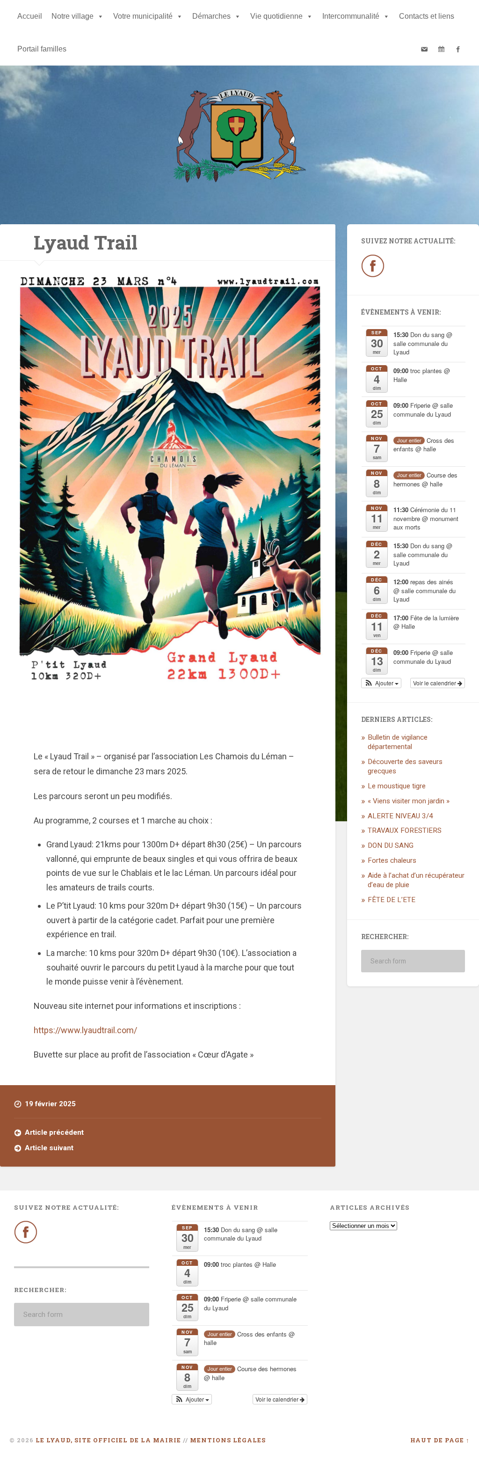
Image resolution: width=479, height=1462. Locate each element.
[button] (381, 683)
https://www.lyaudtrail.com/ (85, 1030)
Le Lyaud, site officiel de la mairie (108, 1440)
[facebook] (458, 49)
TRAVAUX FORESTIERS (405, 830)
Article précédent (54, 1132)
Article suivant (49, 1148)
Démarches (211, 16)
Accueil (29, 16)
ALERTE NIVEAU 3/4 (400, 816)
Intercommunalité (350, 16)
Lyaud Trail (86, 242)
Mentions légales (228, 1440)
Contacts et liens (426, 16)
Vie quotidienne (276, 16)
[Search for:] (413, 961)
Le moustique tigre (397, 786)
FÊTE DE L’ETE (391, 900)
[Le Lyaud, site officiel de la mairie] (239, 137)
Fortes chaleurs (392, 860)
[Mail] (424, 49)
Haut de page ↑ (440, 1440)
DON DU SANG (391, 845)
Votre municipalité (143, 16)
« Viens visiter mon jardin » (409, 801)
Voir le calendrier (435, 683)
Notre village (72, 16)
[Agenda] (441, 49)
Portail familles (41, 49)
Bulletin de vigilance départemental (398, 742)
